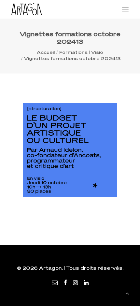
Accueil (46, 52)
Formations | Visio (81, 52)
